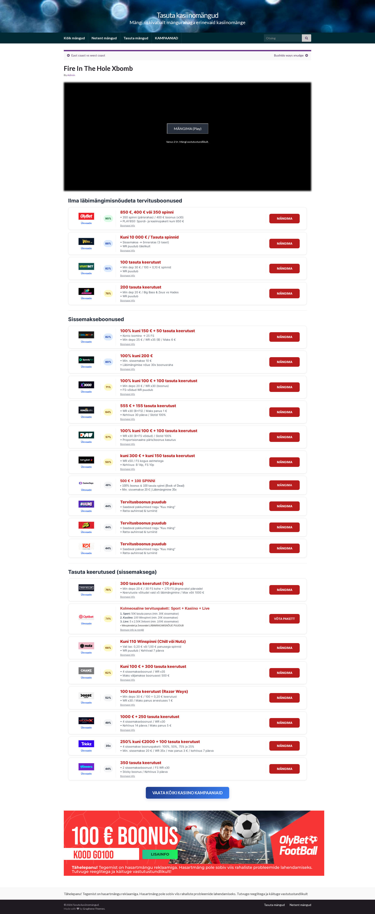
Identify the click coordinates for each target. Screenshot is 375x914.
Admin (71, 75)
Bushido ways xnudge (289, 55)
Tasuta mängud (135, 38)
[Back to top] (365, 904)
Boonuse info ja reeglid (132, 630)
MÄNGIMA (284, 218)
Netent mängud (104, 38)
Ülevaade (86, 223)
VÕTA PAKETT (284, 618)
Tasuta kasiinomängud (187, 15)
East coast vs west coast (88, 55)
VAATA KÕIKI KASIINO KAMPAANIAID (187, 792)
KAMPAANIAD (166, 38)
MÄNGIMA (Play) (187, 128)
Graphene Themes (94, 908)
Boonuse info (127, 225)
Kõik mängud (74, 38)
